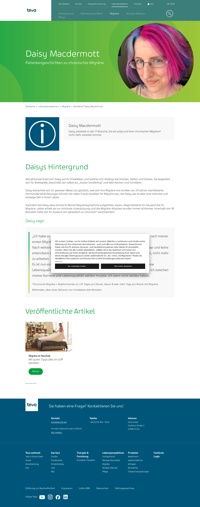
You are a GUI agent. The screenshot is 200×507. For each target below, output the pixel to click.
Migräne (114, 13)
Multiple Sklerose (135, 13)
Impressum (66, 488)
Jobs (53, 468)
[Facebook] (58, 497)
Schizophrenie (66, 13)
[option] (100, 61)
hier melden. (56, 432)
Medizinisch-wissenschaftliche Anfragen (135, 460)
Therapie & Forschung (96, 4)
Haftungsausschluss (124, 488)
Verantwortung (32, 464)
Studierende (56, 460)
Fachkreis (153, 4)
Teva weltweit (63, 4)
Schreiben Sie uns (59, 422)
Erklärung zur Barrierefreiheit (40, 488)
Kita (27, 468)
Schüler (54, 456)
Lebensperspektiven (120, 4)
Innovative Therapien (86, 460)
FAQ (52, 471)
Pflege (61, 17)
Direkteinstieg (57, 464)
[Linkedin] (65, 497)
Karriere (78, 4)
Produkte (137, 4)
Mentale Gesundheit (92, 13)
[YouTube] (42, 497)
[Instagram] (50, 497)
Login (172, 4)
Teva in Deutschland (34, 456)
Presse (28, 460)
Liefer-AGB (84, 488)
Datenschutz (102, 488)
